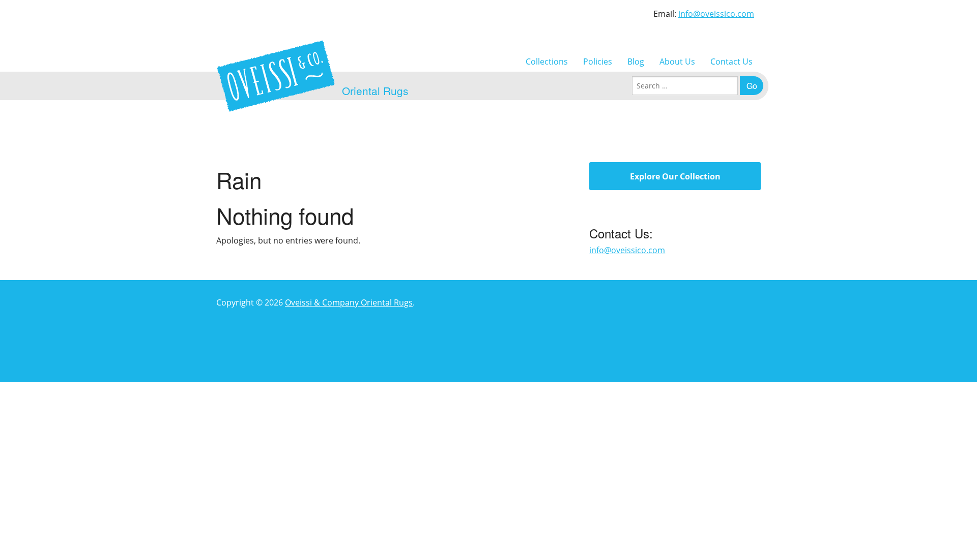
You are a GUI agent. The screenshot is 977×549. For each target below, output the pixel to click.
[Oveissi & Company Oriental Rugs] (276, 76)
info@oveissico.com (716, 13)
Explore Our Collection (675, 176)
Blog (635, 61)
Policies (597, 61)
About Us (677, 61)
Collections (547, 61)
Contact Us (731, 61)
